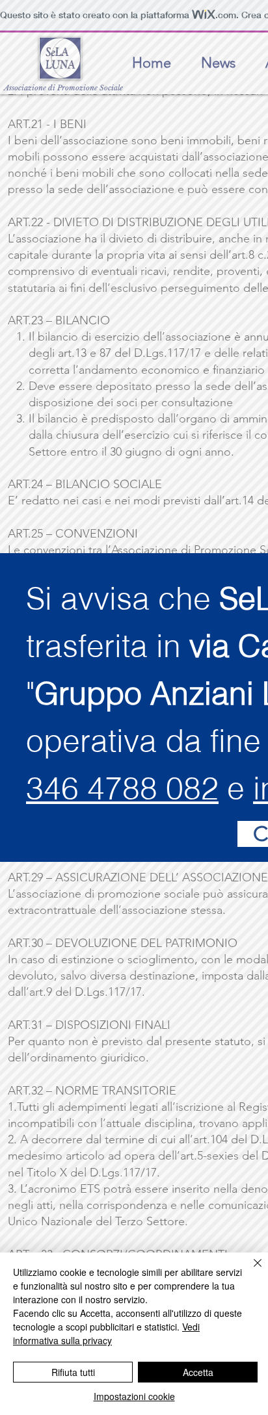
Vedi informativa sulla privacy (106, 1333)
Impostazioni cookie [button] (134, 1396)
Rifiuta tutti (73, 1372)
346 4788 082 (122, 788)
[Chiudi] (249, 1270)
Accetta (198, 1372)
